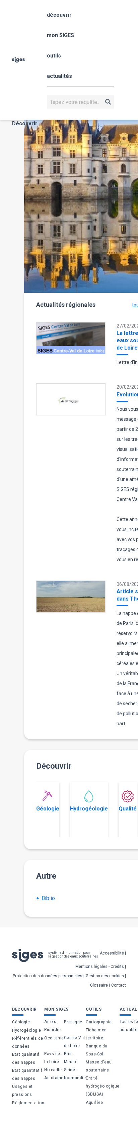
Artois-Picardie (52, 1025)
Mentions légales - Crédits (99, 966)
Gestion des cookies (105, 976)
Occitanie (54, 1038)
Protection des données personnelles (47, 976)
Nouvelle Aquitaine (54, 1073)
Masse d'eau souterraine (99, 1066)
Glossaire (99, 985)
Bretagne (73, 1022)
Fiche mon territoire (96, 1034)
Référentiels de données (27, 1042)
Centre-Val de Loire (74, 1041)
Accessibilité (112, 953)
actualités (59, 76)
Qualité (128, 808)
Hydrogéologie (89, 808)
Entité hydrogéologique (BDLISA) (103, 1086)
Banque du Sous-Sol (97, 1050)
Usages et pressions (22, 1090)
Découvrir (25, 123)
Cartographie (99, 1022)
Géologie (47, 808)
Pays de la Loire (52, 1057)
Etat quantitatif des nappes (27, 1074)
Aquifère (94, 1102)
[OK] (108, 102)
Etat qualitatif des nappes (26, 1058)
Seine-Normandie (75, 1073)
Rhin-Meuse (71, 1057)
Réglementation (28, 1103)
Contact (118, 985)
